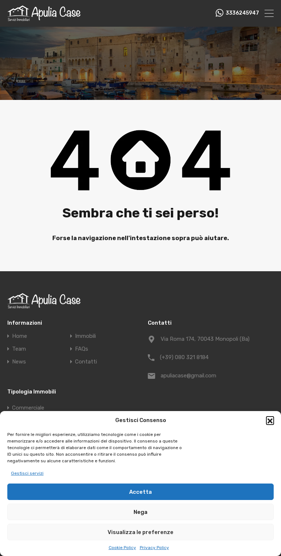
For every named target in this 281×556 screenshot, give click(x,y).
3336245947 (242, 13)
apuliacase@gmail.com (188, 375)
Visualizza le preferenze (140, 532)
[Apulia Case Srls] (43, 18)
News (19, 362)
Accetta (140, 492)
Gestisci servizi (27, 473)
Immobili (85, 336)
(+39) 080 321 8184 (184, 357)
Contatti (86, 362)
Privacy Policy (154, 547)
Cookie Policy (122, 547)
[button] (270, 420)
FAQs (81, 349)
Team (19, 349)
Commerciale (28, 407)
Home (19, 336)
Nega (140, 512)
